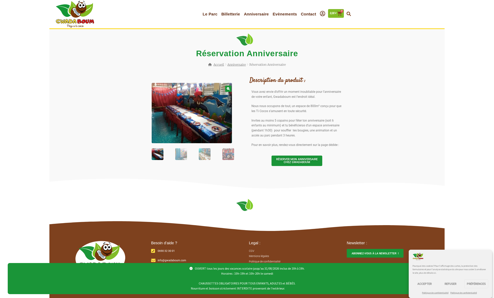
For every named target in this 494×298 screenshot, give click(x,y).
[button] (349, 14)
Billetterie (230, 14)
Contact (308, 14)
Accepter (424, 284)
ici (435, 272)
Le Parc (210, 14)
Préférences (476, 284)
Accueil (218, 64)
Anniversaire (256, 14)
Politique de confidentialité (435, 292)
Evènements (285, 14)
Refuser (450, 284)
